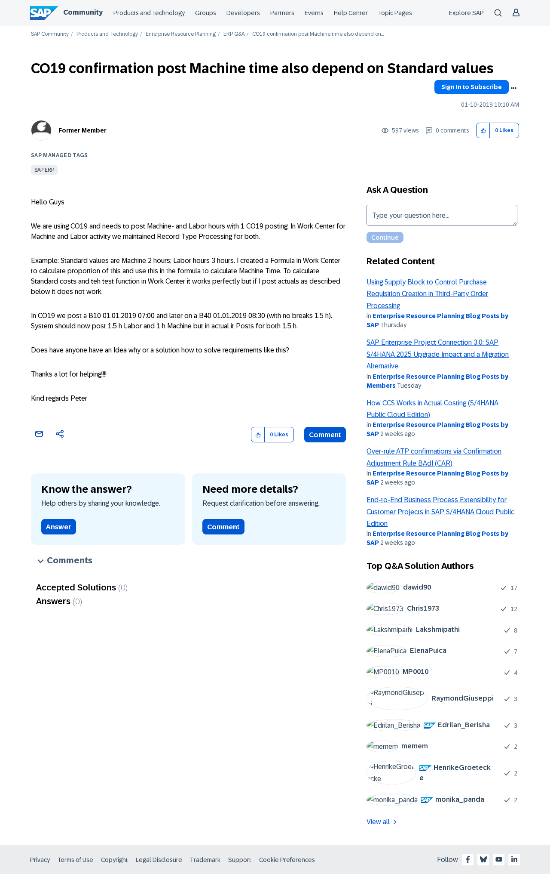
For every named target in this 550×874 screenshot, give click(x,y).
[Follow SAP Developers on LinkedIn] (514, 859)
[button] (483, 130)
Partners (282, 12)
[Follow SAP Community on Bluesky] (483, 859)
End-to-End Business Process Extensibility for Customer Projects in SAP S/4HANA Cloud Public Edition (440, 511)
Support (239, 859)
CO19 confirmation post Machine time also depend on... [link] (318, 34)
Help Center (351, 12)
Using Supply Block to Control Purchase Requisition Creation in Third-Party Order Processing (427, 293)
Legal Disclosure (159, 859)
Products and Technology (149, 12)
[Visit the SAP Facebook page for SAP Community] (467, 859)
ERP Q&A (233, 34)
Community (83, 12)
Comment (325, 435)
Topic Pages (395, 12)
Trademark (205, 859)
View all (378, 821)
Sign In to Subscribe (471, 86)
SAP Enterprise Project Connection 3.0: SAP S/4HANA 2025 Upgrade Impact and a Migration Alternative (438, 354)
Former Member (82, 130)
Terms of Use (75, 859)
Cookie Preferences (287, 859)
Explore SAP (466, 12)
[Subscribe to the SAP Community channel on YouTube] (498, 859)
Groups (205, 12)
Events (314, 12)
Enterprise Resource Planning (181, 34)
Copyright (114, 859)
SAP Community (50, 34)
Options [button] (513, 88)
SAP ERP (44, 170)
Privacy (40, 859)
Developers (243, 12)
